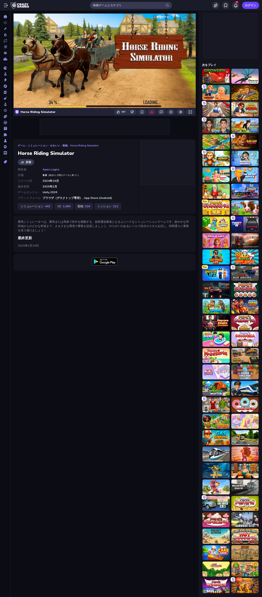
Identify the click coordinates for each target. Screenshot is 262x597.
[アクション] (5, 80)
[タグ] (5, 162)
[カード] (5, 92)
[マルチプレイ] (5, 53)
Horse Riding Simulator (84, 145)
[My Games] (225, 5)
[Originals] (5, 47)
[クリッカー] (5, 98)
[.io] (5, 68)
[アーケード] (5, 74)
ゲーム (21, 145)
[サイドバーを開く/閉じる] (5, 5)
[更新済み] (5, 41)
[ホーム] (5, 17)
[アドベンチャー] (5, 86)
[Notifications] (235, 5)
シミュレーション (38, 145)
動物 (65, 145)
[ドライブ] (5, 122)
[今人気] (5, 35)
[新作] (5, 29)
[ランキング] (5, 59)
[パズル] (5, 135)
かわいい (55, 145)
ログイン (250, 5)
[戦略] (5, 147)
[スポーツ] (5, 116)
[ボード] (5, 141)
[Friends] (215, 5)
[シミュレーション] (5, 104)
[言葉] (5, 153)
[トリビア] (5, 129)
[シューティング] (5, 110)
